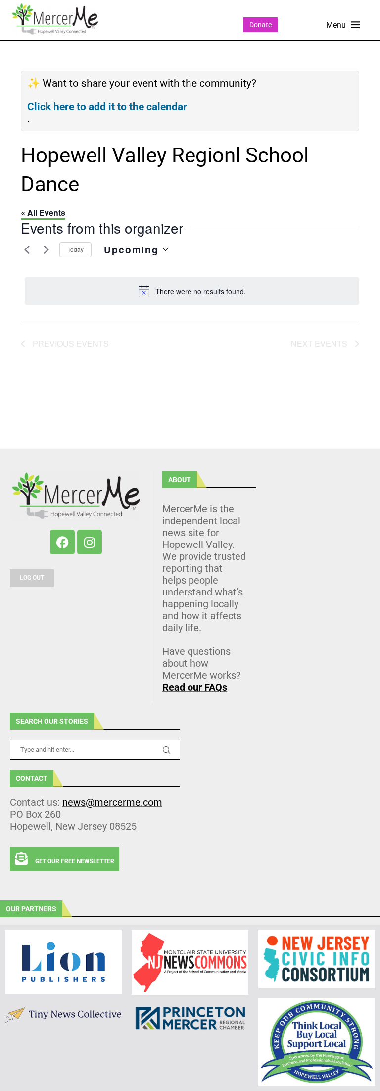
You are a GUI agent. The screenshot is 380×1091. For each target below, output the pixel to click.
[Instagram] (89, 542)
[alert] (192, 291)
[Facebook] (62, 542)
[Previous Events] (27, 249)
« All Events (43, 212)
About (179, 480)
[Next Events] (46, 249)
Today (75, 249)
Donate (260, 25)
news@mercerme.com (112, 802)
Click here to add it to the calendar (107, 107)
